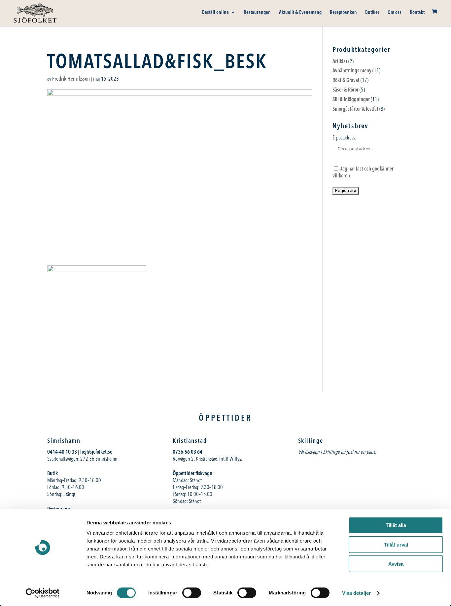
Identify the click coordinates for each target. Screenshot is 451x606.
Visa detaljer (356, 593)
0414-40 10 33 (62, 451)
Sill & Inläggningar (351, 99)
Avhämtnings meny (351, 70)
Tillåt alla (396, 525)
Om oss (394, 12)
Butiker (372, 12)
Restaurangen (257, 12)
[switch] (191, 592)
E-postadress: (344, 137)
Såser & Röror (345, 89)
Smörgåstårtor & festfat (355, 108)
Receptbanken (343, 12)
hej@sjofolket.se (96, 451)
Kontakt (417, 12)
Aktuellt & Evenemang (300, 12)
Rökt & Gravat (346, 80)
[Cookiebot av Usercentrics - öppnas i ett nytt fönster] (43, 593)
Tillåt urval (396, 545)
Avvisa (395, 564)
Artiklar (339, 61)
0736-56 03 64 (188, 451)
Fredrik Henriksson (71, 78)
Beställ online (215, 12)
